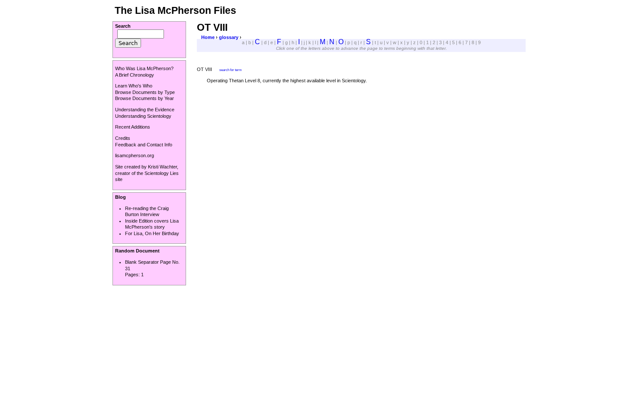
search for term (230, 70)
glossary (228, 37)
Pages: (133, 274)
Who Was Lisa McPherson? (144, 68)
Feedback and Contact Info (143, 144)
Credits (122, 138)
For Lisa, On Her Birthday (152, 233)
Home (208, 37)
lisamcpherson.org (134, 155)
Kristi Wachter (162, 166)
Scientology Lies (162, 173)
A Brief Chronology (134, 75)
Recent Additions (132, 126)
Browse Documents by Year (144, 98)
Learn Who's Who (133, 85)
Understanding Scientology (143, 116)
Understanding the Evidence (144, 109)
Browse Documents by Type (145, 92)
